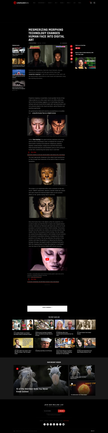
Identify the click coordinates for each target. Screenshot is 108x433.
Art (60, 43)
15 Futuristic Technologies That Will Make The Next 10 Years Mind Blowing (43, 281)
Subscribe (61, 411)
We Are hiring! (66, 420)
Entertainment (64, 43)
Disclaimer (51, 420)
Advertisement (56, 420)
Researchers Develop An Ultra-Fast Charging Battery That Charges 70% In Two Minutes (46, 154)
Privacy (61, 420)
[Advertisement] (54, 14)
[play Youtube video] (47, 259)
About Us (41, 420)
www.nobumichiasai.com (62, 136)
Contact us (46, 420)
